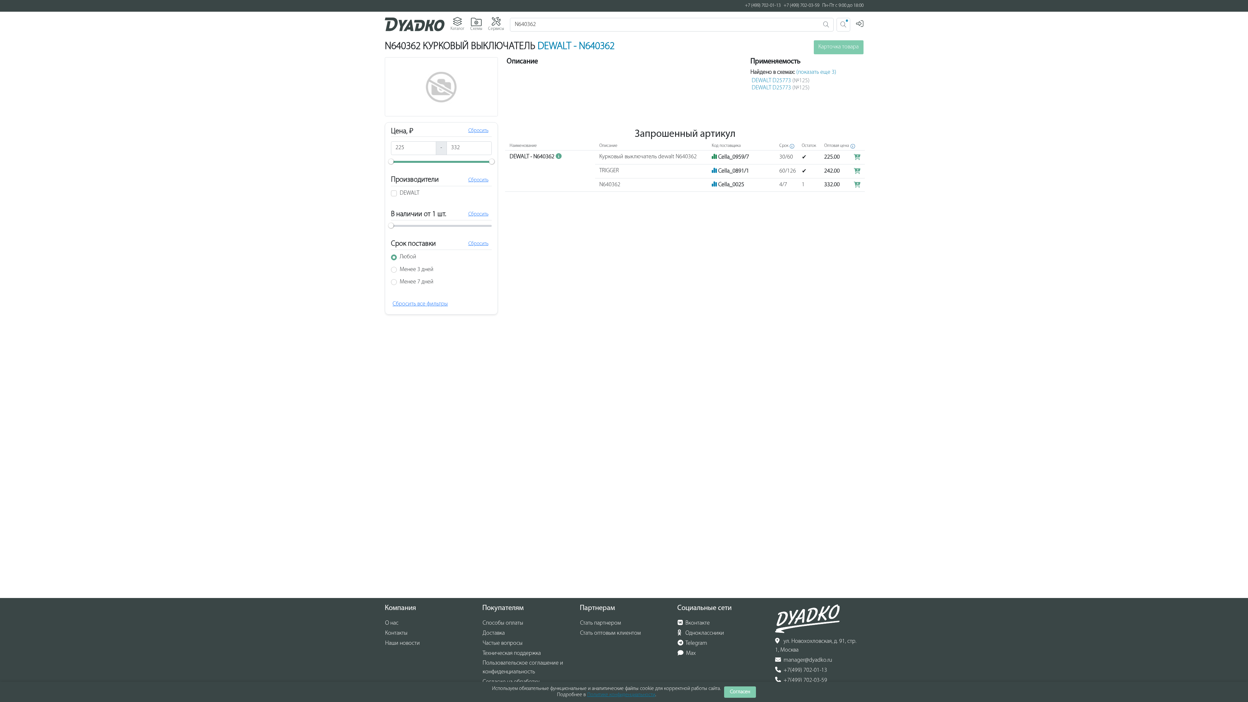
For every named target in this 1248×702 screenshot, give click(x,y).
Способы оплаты (503, 623)
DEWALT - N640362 (576, 46)
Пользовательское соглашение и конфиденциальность (523, 667)
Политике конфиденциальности (621, 694)
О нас (391, 623)
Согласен (740, 692)
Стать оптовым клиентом (610, 633)
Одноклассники (704, 633)
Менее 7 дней (417, 282)
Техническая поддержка (512, 653)
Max (690, 653)
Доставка (494, 633)
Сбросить (478, 130)
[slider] (391, 161)
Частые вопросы (503, 643)
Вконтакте (697, 623)
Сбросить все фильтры (420, 304)
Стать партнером (600, 623)
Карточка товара (838, 47)
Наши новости (402, 643)
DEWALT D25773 (781, 81)
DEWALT (409, 193)
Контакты (396, 633)
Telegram (695, 643)
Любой (408, 257)
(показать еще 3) (816, 72)
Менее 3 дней (417, 270)
